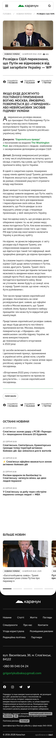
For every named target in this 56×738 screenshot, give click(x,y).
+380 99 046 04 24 (15, 666)
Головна (7, 14)
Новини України (24, 14)
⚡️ (27, 463)
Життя (33, 617)
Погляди (47, 617)
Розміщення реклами (41, 631)
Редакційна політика (14, 637)
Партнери (36, 637)
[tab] (7, 588)
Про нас (27, 625)
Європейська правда (27, 139)
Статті (20, 617)
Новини (7, 617)
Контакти (43, 625)
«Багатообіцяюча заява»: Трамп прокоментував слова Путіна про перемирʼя (21, 578)
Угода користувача (13, 631)
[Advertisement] (28, 512)
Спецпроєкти (10, 625)
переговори (10, 396)
